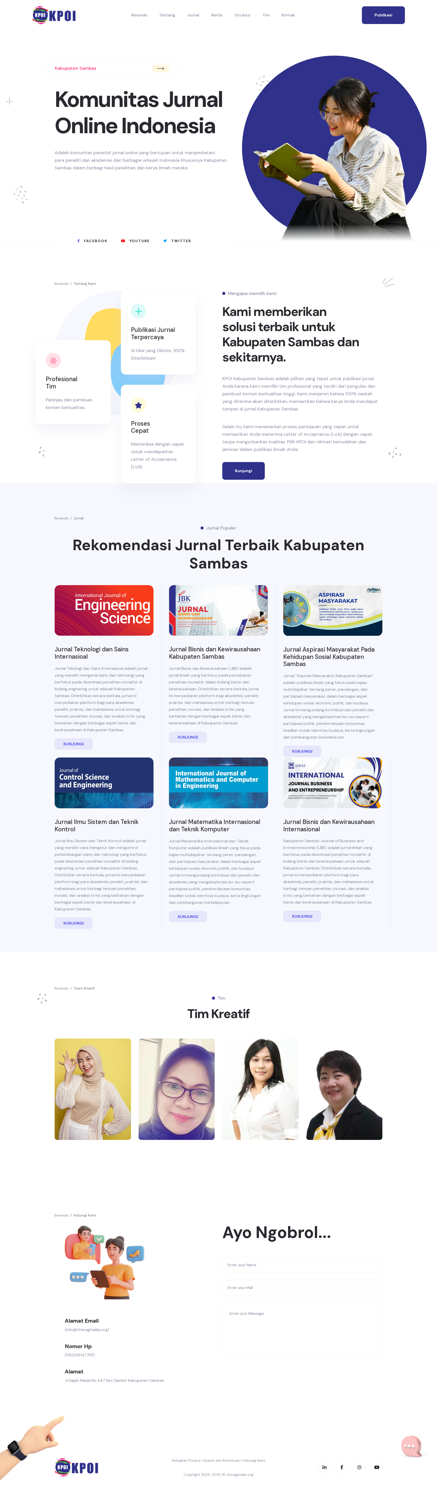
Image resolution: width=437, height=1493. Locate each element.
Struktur (242, 15)
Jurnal (193, 15)
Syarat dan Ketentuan (221, 1460)
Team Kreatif (84, 988)
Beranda (139, 15)
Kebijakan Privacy (186, 1460)
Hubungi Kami (85, 1215)
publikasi (383, 15)
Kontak (288, 15)
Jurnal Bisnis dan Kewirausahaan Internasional (329, 825)
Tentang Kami (85, 283)
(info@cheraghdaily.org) (87, 1329)
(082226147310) (80, 1355)
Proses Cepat (140, 427)
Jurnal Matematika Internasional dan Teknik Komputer (214, 825)
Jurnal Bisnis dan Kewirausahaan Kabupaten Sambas (214, 652)
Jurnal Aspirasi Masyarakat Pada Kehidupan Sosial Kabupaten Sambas (329, 657)
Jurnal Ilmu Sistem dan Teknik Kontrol (97, 825)
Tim (266, 15)
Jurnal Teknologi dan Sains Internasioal (92, 652)
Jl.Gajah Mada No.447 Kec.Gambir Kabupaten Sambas (114, 1380)
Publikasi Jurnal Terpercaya (153, 333)
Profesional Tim (61, 382)
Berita (217, 15)
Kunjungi (243, 470)
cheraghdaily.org (239, 1474)
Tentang (167, 15)
